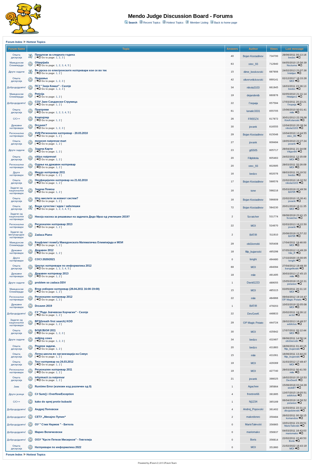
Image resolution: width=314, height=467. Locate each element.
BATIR (291, 192)
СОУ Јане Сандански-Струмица (56, 101)
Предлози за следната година (55, 54)
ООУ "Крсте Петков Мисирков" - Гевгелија (63, 439)
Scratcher (253, 216)
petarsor (292, 284)
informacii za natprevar (50, 377)
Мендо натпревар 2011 (50, 172)
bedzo (291, 57)
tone (253, 190)
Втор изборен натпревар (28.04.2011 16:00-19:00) (67, 288)
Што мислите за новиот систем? (56, 198)
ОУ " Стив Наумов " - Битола (54, 424)
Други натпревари (17, 173)
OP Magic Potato (291, 299)
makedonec (253, 416)
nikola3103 (253, 87)
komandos (292, 418)
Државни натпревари (17, 126)
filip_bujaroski (253, 251)
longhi (253, 259)
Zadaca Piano (43, 234)
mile (292, 112)
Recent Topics (151, 22)
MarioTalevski (253, 424)
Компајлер (42, 117)
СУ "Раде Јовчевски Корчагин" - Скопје (61, 312)
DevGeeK (253, 313)
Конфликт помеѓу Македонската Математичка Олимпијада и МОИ (79, 242)
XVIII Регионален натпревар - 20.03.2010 (61, 133)
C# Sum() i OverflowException (54, 394)
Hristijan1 (292, 96)
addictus (292, 324)
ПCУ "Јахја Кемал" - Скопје (53, 86)
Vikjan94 (292, 151)
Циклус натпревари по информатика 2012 (63, 265)
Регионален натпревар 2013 (53, 224)
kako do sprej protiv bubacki (53, 401)
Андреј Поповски (46, 409)
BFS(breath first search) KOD (54, 321)
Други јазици (16, 394)
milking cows (43, 338)
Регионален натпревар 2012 (53, 296)
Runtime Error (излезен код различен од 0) (63, 386)
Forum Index (14, 41)
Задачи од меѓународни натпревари (16, 235)
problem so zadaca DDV (50, 282)
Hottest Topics (174, 22)
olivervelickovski (253, 79)
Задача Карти (44, 148)
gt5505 (253, 150)
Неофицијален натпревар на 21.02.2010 (61, 180)
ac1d (292, 315)
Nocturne (292, 65)
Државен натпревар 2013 (51, 273)
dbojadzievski (292, 410)
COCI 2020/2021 (45, 259)
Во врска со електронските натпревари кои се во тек (71, 70)
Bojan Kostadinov (253, 56)
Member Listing (199, 22)
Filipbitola (253, 158)
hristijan (292, 73)
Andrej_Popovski (253, 409)
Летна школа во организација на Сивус (61, 353)
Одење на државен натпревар (55, 164)
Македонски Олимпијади (16, 64)
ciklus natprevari (45, 156)
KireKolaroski (292, 120)
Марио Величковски (48, 431)
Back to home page (225, 22)
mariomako (253, 431)
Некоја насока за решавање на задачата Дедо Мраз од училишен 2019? (82, 216)
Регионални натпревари (16, 134)
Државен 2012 (44, 250)
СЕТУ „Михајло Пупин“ (50, 416)
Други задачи (17, 71)
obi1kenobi (253, 243)
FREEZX (253, 118)
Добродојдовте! (16, 87)
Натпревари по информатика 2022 (58, 447)
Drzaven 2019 (43, 305)
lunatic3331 (253, 111)
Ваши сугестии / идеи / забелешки (57, 206)
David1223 (253, 282)
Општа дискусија (16, 56)
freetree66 (253, 394)
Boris (253, 439)
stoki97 (292, 387)
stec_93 (253, 63)
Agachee (253, 386)
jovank (253, 126)
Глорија (253, 103)
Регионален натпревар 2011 (53, 369)
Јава (16, 386)
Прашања (41, 78)
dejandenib (253, 95)
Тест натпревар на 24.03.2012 (54, 361)
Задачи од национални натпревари (16, 190)
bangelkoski (292, 268)
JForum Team (170, 463)
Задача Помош (44, 189)
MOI (291, 81)
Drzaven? (41, 125)
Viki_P (291, 253)
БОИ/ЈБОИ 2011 (45, 330)
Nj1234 (253, 401)
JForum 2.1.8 (155, 463)
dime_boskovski (253, 71)
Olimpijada (42, 62)
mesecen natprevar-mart (50, 140)
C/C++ (16, 118)
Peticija (39, 93)
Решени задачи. (45, 345)
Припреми (42, 109)
